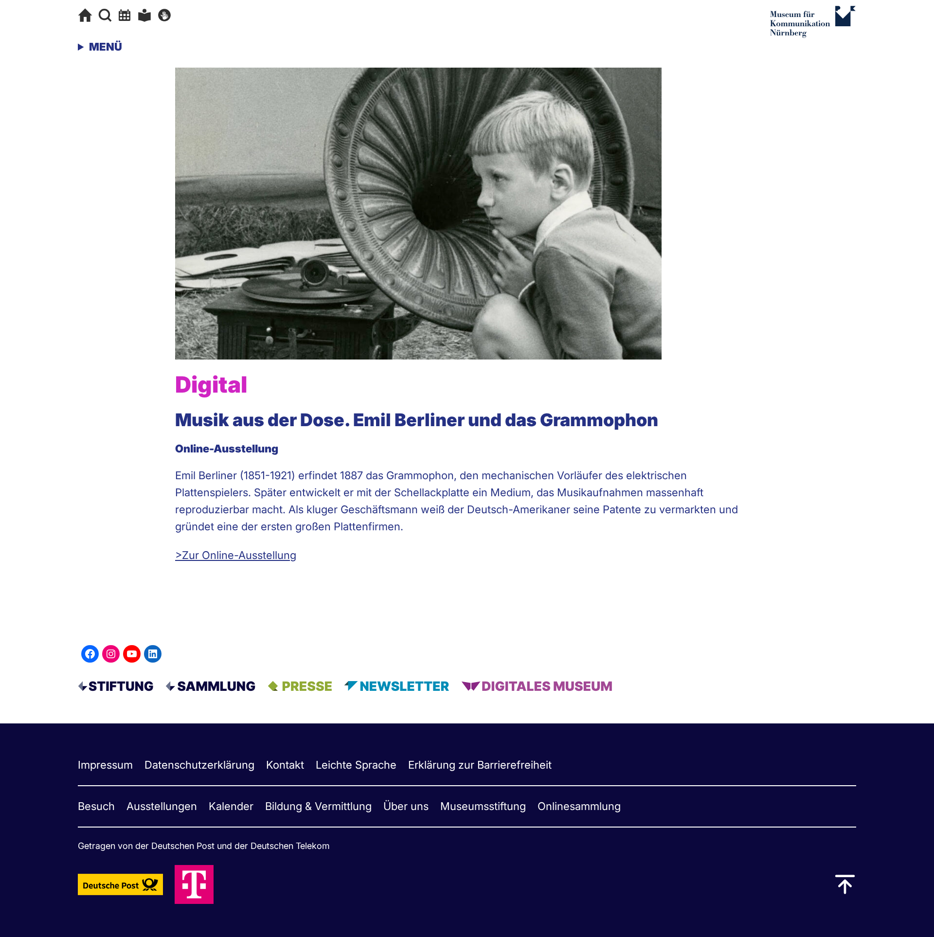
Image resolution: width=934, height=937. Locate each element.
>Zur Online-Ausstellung (235, 555)
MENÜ (105, 46)
